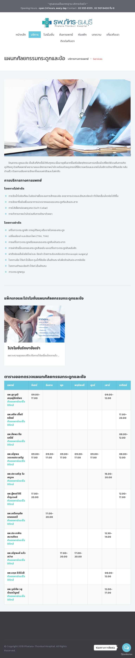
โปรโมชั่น (49, 34)
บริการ (34, 34)
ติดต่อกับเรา (67, 41)
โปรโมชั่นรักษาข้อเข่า (24, 348)
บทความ (96, 34)
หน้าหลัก (21, 34)
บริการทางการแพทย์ (78, 59)
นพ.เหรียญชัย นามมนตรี (15, 515)
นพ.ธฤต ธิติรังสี (16, 573)
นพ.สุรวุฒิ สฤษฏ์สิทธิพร (14, 396)
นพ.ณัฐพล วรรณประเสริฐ (15, 455)
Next (125, 118)
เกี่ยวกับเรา (113, 34)
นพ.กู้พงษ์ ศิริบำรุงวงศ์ (14, 495)
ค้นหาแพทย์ (66, 34)
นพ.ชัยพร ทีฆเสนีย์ (14, 436)
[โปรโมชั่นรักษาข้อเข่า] (34, 323)
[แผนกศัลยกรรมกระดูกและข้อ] (67, 118)
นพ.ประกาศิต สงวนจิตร (14, 535)
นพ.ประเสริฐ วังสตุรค (15, 475)
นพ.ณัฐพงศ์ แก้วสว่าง (16, 554)
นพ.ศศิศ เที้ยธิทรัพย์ (15, 416)
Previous (9, 118)
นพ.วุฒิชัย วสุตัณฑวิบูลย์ (14, 591)
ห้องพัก (82, 34)
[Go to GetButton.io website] (126, 654)
